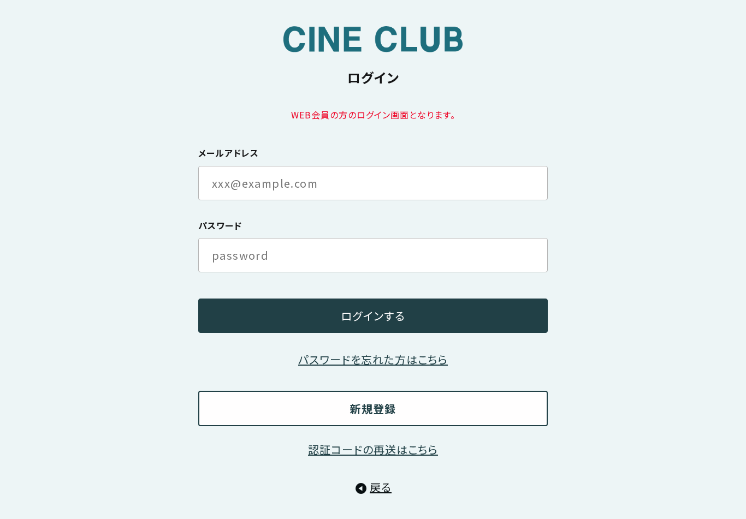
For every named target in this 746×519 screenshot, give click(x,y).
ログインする (373, 316)
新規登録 (373, 408)
